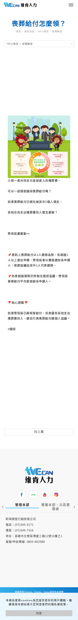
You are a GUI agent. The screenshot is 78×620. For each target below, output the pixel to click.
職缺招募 (42, 3)
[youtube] (45, 494)
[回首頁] (20, 5)
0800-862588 (36, 541)
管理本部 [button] (22, 505)
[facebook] (21, 494)
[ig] (56, 494)
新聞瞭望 (57, 31)
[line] (33, 494)
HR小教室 (43, 31)
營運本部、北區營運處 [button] (55, 507)
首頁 (18, 31)
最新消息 (29, 31)
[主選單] (71, 5)
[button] (74, 506)
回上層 (39, 431)
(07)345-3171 (24, 524)
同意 (39, 613)
